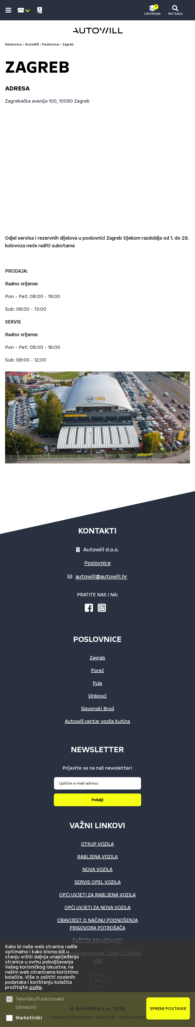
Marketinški (28, 1018)
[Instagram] (104, 609)
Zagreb (68, 44)
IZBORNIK (9, 10)
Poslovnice (97, 563)
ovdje (35, 987)
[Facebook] (91, 609)
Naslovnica (13, 44)
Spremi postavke (168, 1009)
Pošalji (97, 799)
